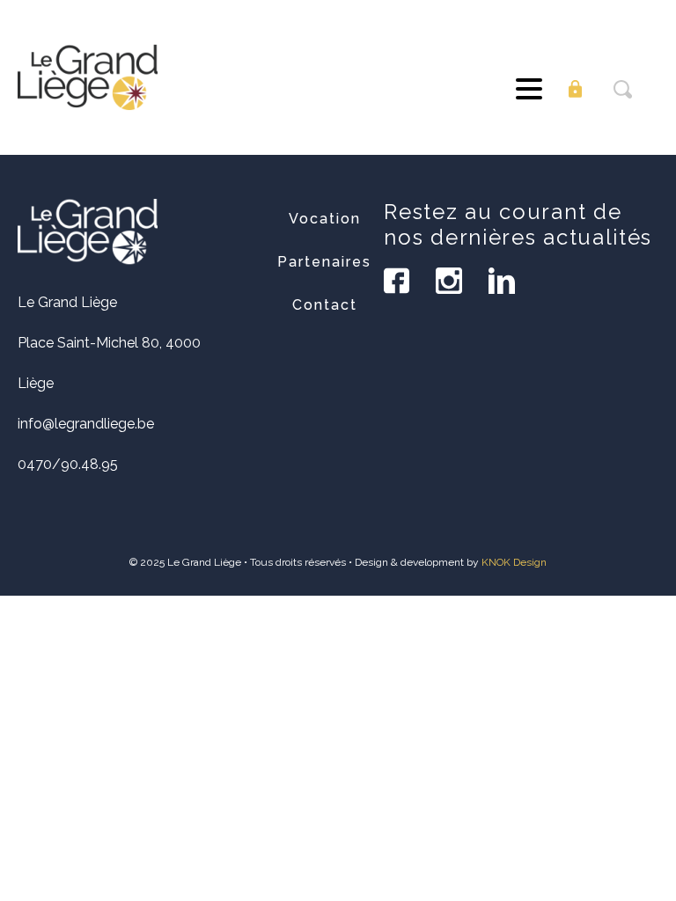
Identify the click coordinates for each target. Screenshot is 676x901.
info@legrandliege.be (86, 423)
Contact (324, 305)
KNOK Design (514, 562)
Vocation (325, 218)
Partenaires (324, 261)
